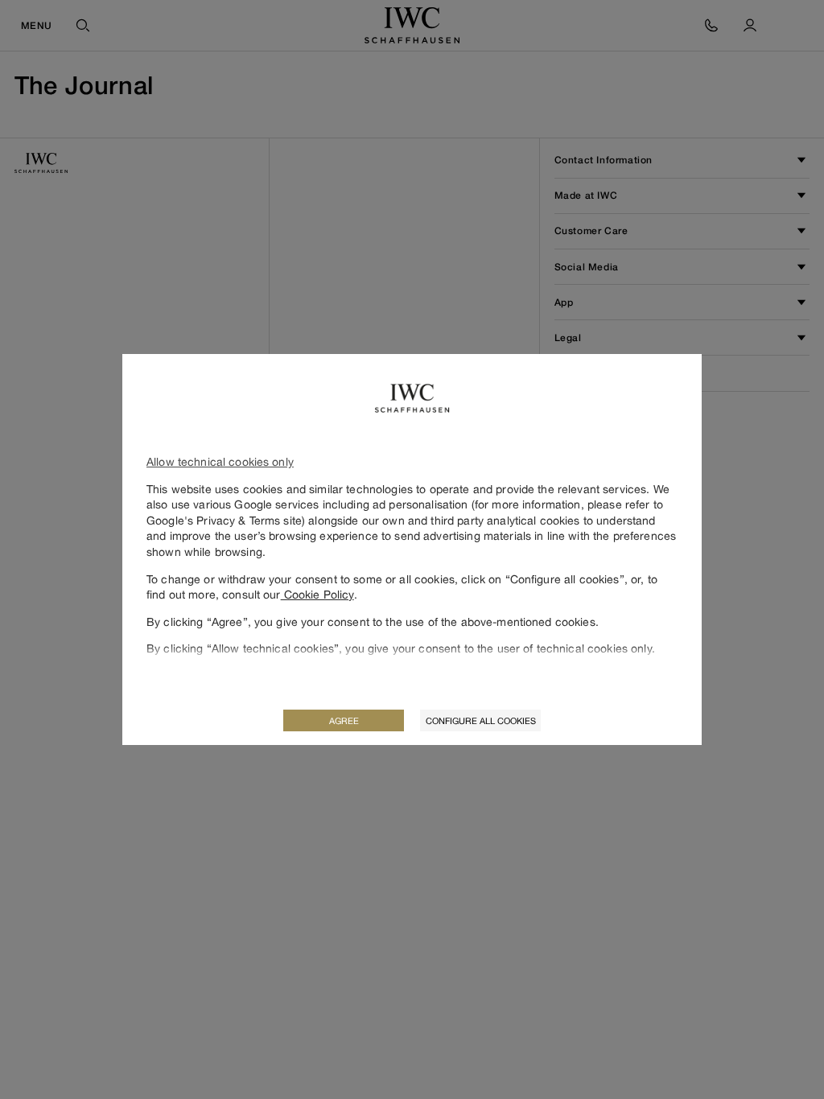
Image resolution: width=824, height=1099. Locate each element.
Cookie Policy (317, 594)
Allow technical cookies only (220, 461)
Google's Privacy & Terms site (224, 520)
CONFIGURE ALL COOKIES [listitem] (481, 720)
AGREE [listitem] (344, 720)
